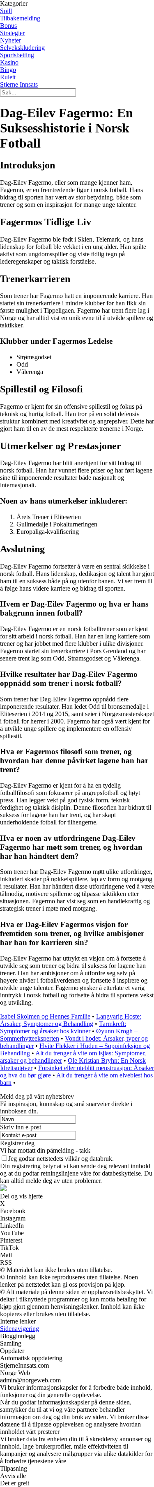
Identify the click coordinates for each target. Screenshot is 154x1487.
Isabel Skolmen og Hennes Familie (45, 1016)
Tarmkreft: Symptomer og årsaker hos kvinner (63, 1027)
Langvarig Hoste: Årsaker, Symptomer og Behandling (70, 1020)
